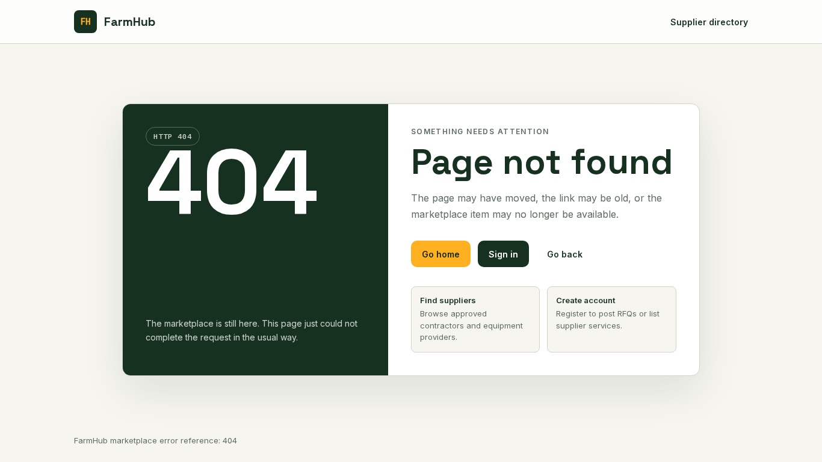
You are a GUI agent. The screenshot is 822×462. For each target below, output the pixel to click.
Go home (441, 254)
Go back (565, 254)
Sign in (503, 254)
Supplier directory (709, 22)
